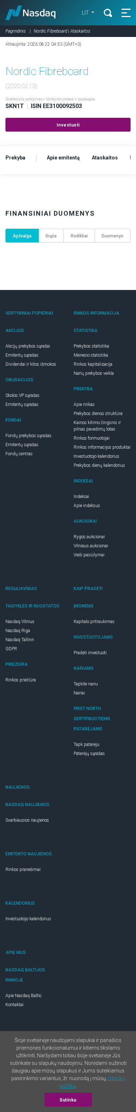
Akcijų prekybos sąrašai (27, 346)
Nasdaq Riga (17, 630)
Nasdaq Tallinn (19, 639)
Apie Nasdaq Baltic (23, 995)
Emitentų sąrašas (21, 355)
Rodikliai (79, 235)
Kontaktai (14, 1004)
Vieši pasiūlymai (89, 554)
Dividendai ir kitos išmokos (30, 364)
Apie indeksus (87, 505)
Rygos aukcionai (89, 536)
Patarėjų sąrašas (89, 753)
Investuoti (68, 125)
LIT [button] (86, 13)
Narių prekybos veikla (94, 373)
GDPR (11, 648)
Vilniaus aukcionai (91, 545)
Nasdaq (30, 12)
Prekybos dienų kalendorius (99, 465)
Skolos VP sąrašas (22, 395)
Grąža (51, 235)
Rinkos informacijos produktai (102, 447)
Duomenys (112, 235)
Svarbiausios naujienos (27, 820)
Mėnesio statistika (91, 355)
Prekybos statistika (91, 346)
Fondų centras (19, 453)
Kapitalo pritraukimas (94, 621)
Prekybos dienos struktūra (98, 413)
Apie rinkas (84, 404)
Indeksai (81, 496)
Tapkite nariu (86, 683)
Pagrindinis (15, 31)
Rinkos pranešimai (23, 869)
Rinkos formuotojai (92, 438)
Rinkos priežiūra (20, 679)
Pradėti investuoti (90, 652)
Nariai (79, 693)
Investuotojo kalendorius (96, 456)
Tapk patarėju (86, 744)
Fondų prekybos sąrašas (28, 435)
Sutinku (68, 1100)
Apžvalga (22, 235)
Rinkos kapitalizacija (93, 364)
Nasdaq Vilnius (19, 621)
